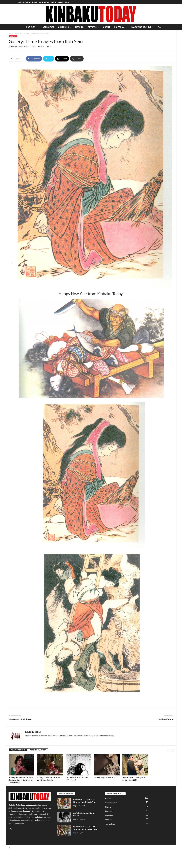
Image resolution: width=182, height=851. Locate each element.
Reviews (92, 27)
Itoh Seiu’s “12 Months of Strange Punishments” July (84, 800)
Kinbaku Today (16, 46)
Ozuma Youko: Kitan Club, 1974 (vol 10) (77, 778)
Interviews (48, 27)
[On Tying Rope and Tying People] (64, 817)
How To (79, 27)
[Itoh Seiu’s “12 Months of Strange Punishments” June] (64, 830)
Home (34, 2)
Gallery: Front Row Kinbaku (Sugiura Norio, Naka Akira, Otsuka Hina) (21, 780)
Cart (67, 2)
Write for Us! (57, 2)
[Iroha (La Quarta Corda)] (107, 764)
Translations (110, 824)
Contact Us (44, 2)
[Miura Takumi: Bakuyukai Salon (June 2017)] (135, 764)
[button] (159, 27)
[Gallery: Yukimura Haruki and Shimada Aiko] (50, 764)
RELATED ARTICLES (18, 750)
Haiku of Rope (166, 719)
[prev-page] (168, 749)
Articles (30, 27)
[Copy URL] (93, 58)
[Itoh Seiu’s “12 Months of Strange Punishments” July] (64, 803)
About (106, 27)
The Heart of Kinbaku (20, 719)
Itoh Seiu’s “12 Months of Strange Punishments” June (85, 828)
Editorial (119, 27)
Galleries (63, 27)
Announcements (112, 803)
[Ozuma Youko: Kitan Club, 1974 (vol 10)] (78, 764)
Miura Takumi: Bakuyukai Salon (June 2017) (133, 778)
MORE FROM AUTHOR (37, 750)
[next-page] (172, 749)
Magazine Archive (141, 27)
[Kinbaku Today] (91, 14)
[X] (11, 829)
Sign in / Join (24, 2)
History (108, 807)
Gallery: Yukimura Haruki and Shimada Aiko (48, 778)
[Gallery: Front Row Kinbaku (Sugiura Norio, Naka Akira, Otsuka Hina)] (21, 764)
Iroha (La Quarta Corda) (104, 777)
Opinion (108, 820)
